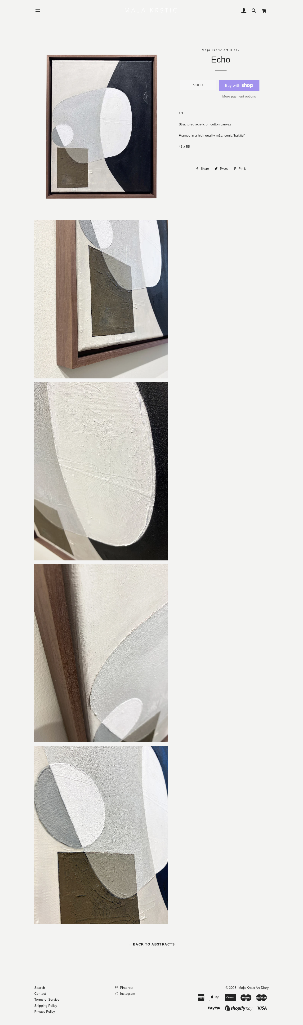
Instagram (127, 993)
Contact (40, 993)
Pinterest (126, 988)
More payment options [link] (239, 96)
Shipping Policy (45, 1005)
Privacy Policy (44, 1011)
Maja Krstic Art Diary (253, 988)
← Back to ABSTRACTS (151, 944)
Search (39, 988)
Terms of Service (46, 999)
